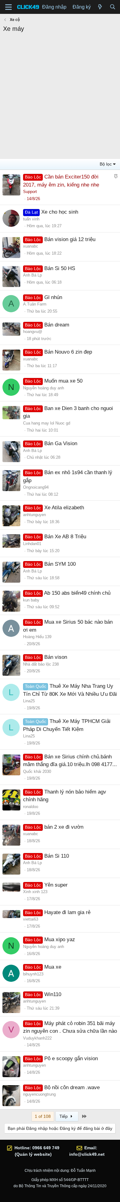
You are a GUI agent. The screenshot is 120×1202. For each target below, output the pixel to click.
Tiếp (64, 1116)
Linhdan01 (32, 543)
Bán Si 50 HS (59, 268)
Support (30, 191)
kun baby (31, 600)
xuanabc (30, 246)
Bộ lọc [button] (106, 164)
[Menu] (8, 7)
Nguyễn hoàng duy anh (43, 388)
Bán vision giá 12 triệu (69, 239)
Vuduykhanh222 (37, 1038)
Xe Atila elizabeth (64, 508)
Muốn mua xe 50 (63, 381)
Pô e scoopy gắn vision (71, 1058)
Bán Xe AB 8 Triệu (65, 536)
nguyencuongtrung (39, 1094)
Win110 (52, 994)
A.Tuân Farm (34, 304)
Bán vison (55, 657)
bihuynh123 (33, 974)
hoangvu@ (32, 331)
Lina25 (29, 701)
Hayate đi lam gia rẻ (67, 912)
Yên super (56, 885)
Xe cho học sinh (59, 212)
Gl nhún (53, 297)
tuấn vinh (31, 219)
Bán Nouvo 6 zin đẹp (68, 352)
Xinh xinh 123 (35, 891)
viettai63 (30, 919)
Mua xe (52, 967)
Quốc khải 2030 (37, 771)
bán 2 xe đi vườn (63, 827)
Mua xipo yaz (59, 939)
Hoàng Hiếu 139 (37, 636)
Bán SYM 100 (60, 564)
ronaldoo (30, 806)
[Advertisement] (60, 96)
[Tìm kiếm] (112, 7)
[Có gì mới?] (100, 7)
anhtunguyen (34, 514)
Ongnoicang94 (36, 487)
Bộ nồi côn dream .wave (72, 1087)
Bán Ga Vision (60, 443)
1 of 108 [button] (43, 1116)
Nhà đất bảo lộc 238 (41, 664)
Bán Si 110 (56, 856)
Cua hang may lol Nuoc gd (46, 423)
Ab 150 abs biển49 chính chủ (77, 593)
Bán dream (56, 325)
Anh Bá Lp (32, 275)
